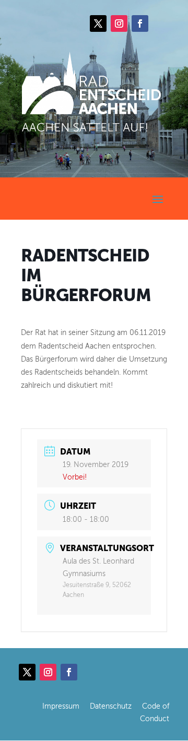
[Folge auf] (160, 23)
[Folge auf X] (98, 23)
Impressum (60, 706)
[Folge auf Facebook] (140, 23)
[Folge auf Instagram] (119, 23)
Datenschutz (111, 706)
